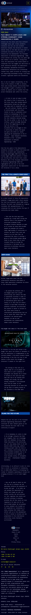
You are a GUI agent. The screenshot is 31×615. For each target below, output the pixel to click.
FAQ (16, 540)
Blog (9, 8)
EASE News (4, 32)
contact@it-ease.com (8, 561)
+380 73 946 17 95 (8, 556)
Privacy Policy (16, 542)
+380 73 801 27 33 (8, 554)
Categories (4, 8)
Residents (16, 530)
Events (16, 534)
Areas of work (16, 532)
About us (16, 538)
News (16, 536)
